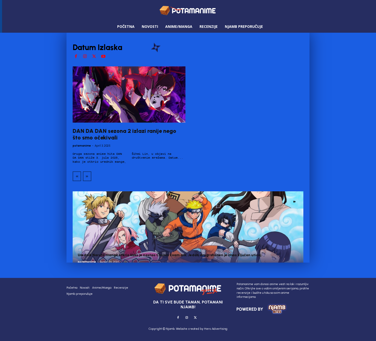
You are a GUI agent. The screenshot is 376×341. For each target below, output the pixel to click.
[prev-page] (77, 176)
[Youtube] (103, 56)
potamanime (82, 145)
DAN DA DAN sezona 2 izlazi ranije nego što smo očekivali (124, 134)
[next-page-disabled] (87, 176)
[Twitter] (94, 56)
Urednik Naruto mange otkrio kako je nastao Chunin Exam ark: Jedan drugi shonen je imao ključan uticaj (169, 255)
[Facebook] (76, 56)
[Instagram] (85, 56)
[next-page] (294, 201)
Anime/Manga (90, 117)
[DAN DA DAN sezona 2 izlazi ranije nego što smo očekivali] (129, 94)
